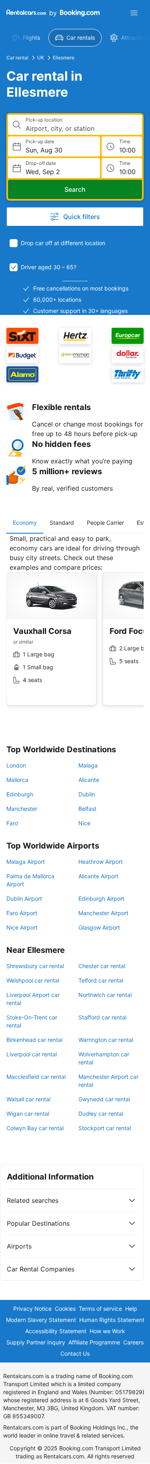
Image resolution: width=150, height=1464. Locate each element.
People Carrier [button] (105, 522)
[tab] (24, 522)
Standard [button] (62, 522)
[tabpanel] (75, 626)
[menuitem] (26, 38)
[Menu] (134, 12)
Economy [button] (25, 522)
